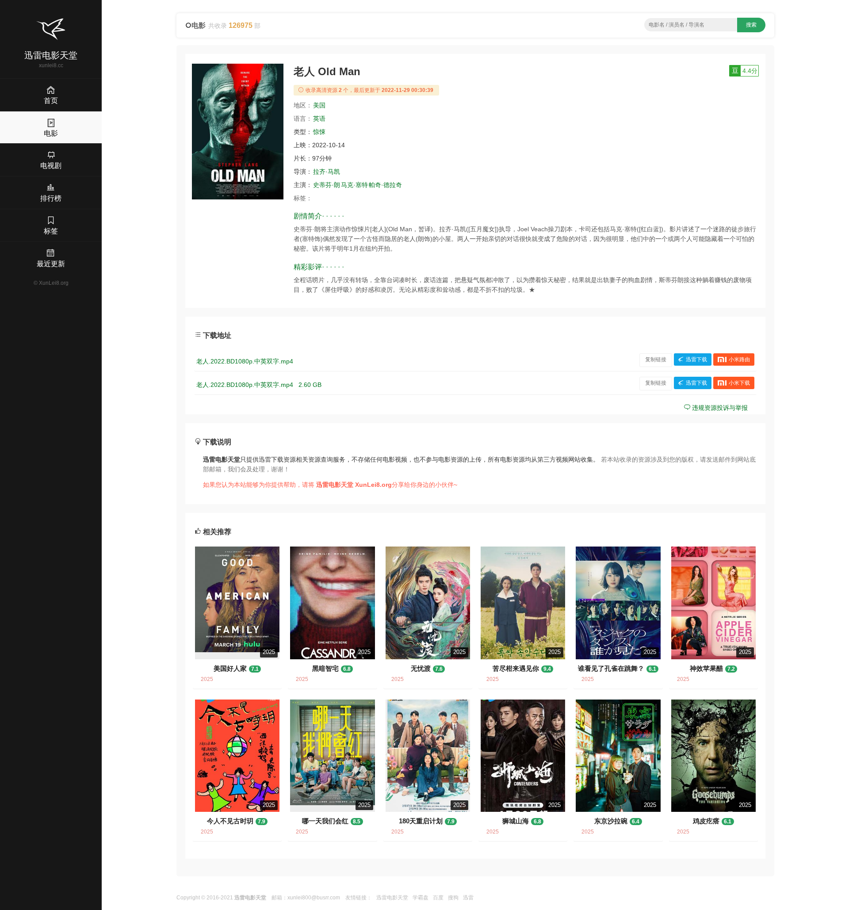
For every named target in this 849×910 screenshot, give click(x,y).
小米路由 (739, 359)
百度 (438, 898)
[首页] (51, 29)
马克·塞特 (354, 184)
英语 (319, 118)
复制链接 (655, 359)
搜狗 (453, 898)
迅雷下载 (696, 359)
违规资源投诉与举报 (719, 407)
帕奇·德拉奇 (385, 184)
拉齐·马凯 (326, 171)
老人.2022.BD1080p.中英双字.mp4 (244, 361)
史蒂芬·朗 (326, 184)
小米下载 (739, 383)
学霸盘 (420, 898)
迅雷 (468, 898)
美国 (319, 105)
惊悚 (319, 131)
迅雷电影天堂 (392, 898)
